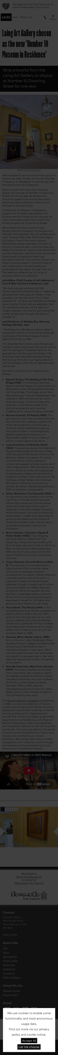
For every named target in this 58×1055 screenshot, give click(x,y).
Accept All (29, 1040)
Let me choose (29, 1047)
